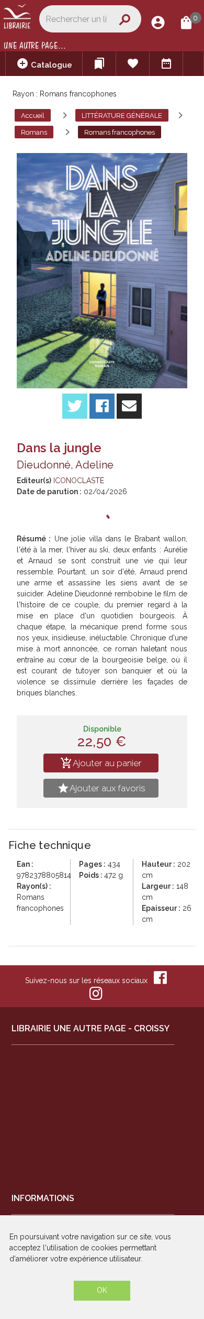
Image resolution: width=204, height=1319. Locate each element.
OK (102, 1290)
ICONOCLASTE (78, 480)
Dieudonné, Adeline (65, 465)
